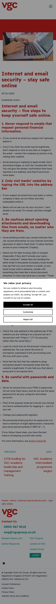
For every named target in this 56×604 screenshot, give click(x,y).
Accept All (28, 304)
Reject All (28, 319)
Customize (28, 312)
